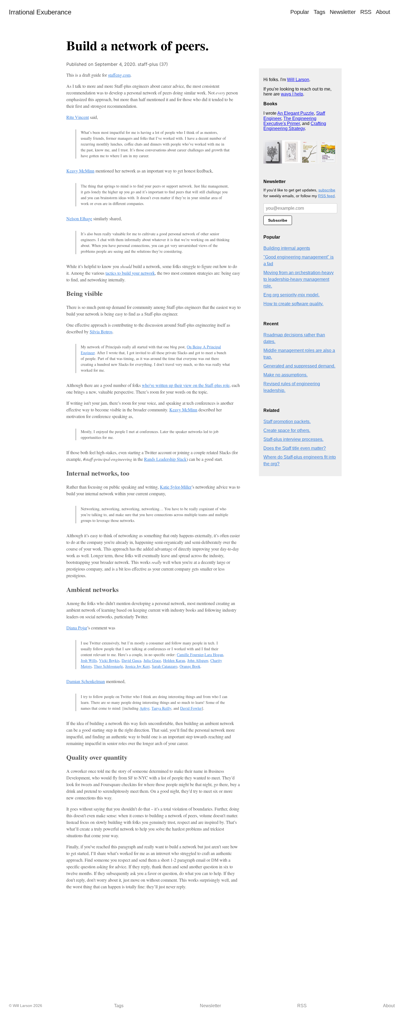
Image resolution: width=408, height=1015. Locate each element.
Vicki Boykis (109, 660)
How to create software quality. (293, 303)
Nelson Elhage (79, 218)
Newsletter (343, 12)
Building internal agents (286, 248)
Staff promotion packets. (287, 421)
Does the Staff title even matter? (294, 448)
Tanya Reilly (161, 708)
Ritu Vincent (77, 117)
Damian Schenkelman (85, 681)
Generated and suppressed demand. (299, 366)
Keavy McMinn (80, 171)
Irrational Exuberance (40, 12)
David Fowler (191, 708)
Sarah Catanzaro (164, 666)
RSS (365, 12)
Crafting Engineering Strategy (294, 126)
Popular (299, 12)
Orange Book (190, 666)
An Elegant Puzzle (295, 113)
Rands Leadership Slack (165, 459)
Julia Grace (152, 660)
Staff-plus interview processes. (293, 439)
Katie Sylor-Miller (176, 487)
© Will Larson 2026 (25, 1005)
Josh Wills (89, 660)
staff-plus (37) (153, 64)
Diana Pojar (76, 628)
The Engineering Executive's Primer (289, 121)
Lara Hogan (214, 654)
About (383, 12)
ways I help (292, 94)
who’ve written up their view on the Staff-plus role (186, 385)
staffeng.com (119, 75)
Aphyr (144, 708)
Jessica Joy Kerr (137, 666)
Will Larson (298, 79)
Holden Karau (174, 660)
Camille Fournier (190, 654)
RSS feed (326, 196)
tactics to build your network (130, 273)
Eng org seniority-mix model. (291, 294)
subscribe (326, 190)
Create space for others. (286, 430)
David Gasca (131, 660)
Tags (319, 12)
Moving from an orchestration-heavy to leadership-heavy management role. (298, 279)
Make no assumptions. (285, 374)
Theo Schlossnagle (108, 666)
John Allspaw (197, 660)
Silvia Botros (101, 331)
